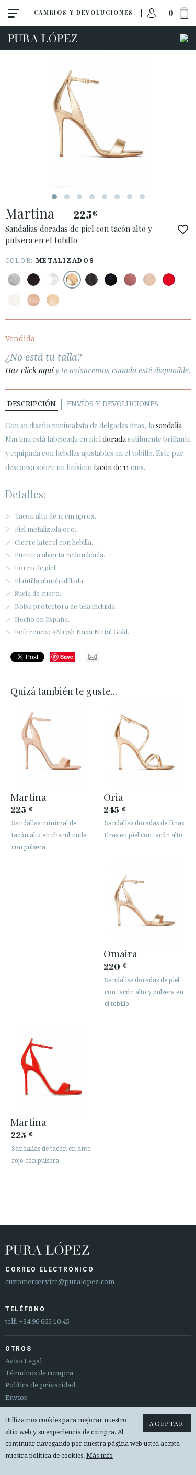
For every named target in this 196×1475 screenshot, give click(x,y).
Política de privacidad (40, 1385)
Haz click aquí (29, 370)
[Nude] (130, 280)
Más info (99, 1455)
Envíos (16, 1397)
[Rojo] (169, 280)
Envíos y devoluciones (112, 404)
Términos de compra (39, 1373)
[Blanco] (14, 300)
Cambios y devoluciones (83, 12)
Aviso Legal (23, 1361)
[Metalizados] (14, 280)
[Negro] (33, 280)
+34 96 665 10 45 (44, 1321)
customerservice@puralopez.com (59, 1282)
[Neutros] (53, 300)
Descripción (31, 404)
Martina (28, 797)
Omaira (120, 953)
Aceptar (166, 1423)
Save (66, 657)
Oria (113, 797)
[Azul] (111, 280)
